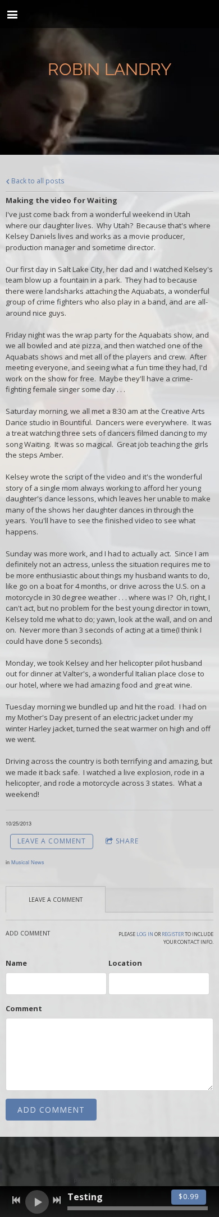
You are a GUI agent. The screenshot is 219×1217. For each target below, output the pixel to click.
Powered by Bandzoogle (110, 1181)
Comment (24, 1008)
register (173, 934)
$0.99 (189, 1196)
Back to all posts (37, 180)
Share (127, 841)
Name (16, 963)
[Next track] (57, 1200)
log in (144, 934)
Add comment (51, 1109)
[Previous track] (16, 1200)
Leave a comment (51, 841)
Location (125, 963)
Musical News (27, 862)
